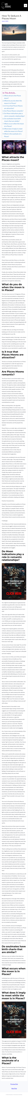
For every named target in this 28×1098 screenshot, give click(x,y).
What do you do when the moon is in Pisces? (13, 102)
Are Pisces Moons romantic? (13, 111)
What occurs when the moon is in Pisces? (14, 125)
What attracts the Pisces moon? (12, 97)
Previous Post (14, 1084)
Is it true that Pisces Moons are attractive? (13, 107)
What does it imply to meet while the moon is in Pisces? (13, 130)
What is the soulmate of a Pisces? (12, 135)
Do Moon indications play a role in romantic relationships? (14, 114)
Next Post (14, 1088)
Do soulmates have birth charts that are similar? (12, 120)
